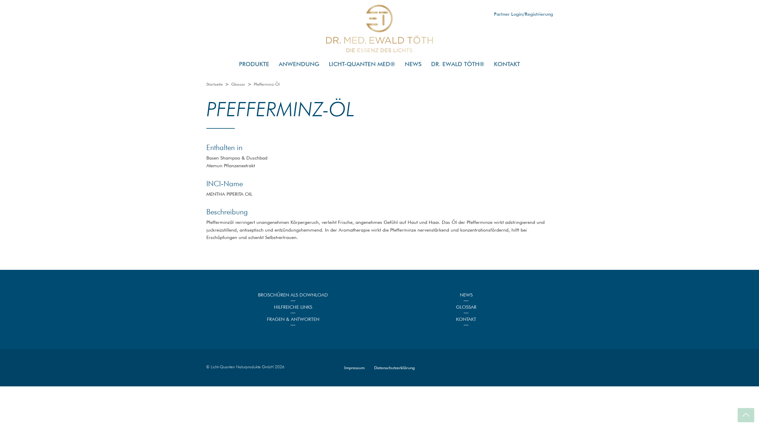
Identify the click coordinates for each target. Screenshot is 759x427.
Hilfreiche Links (293, 307)
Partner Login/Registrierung (523, 14)
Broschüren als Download (293, 295)
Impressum (354, 367)
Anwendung (299, 64)
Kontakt (507, 64)
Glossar (466, 307)
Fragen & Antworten (293, 319)
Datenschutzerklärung (394, 367)
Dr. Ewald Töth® (457, 64)
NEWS (413, 64)
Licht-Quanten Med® (362, 64)
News (466, 295)
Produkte (254, 64)
